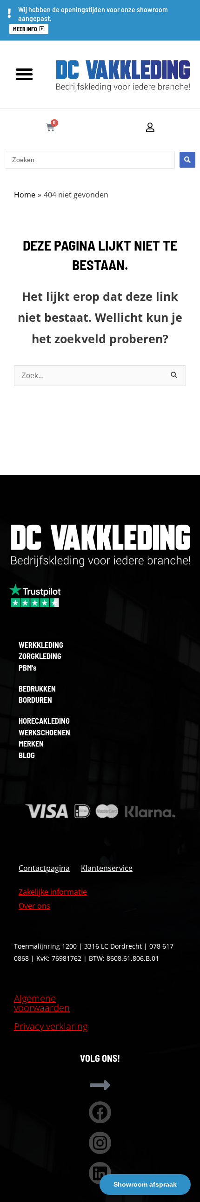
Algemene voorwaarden (42, 1003)
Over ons (34, 905)
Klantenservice (107, 867)
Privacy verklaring (50, 1026)
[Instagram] (100, 1143)
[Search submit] (187, 160)
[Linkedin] (100, 1173)
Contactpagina (44, 867)
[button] (24, 74)
